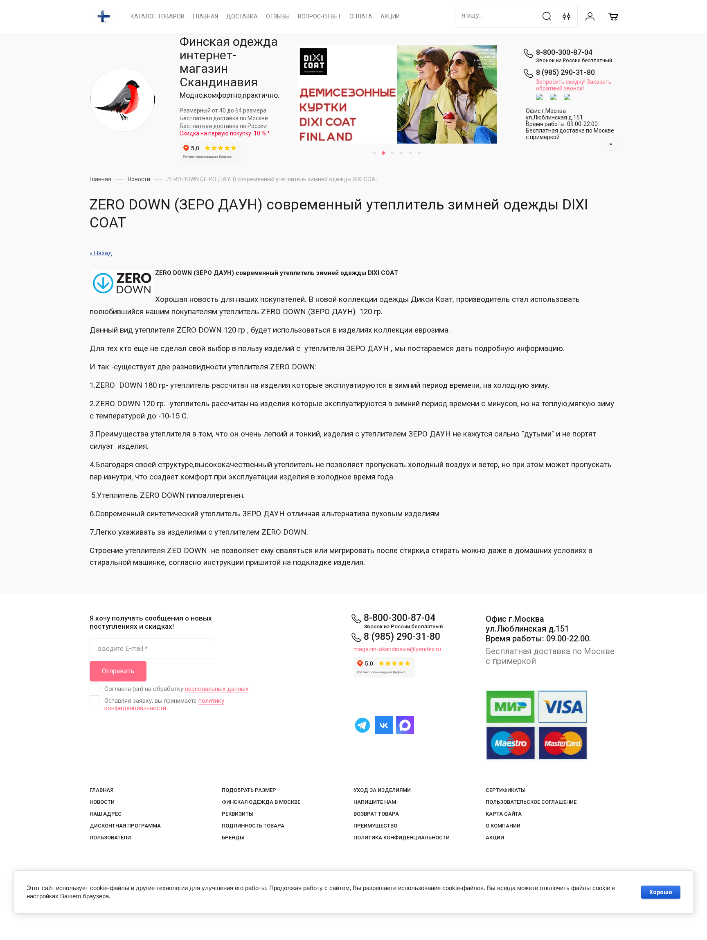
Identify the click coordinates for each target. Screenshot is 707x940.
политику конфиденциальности (164, 704)
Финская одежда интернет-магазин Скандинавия (229, 61)
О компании (503, 826)
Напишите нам (375, 802)
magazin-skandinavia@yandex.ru (397, 649)
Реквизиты (238, 814)
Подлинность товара (253, 826)
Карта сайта (504, 814)
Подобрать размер (249, 790)
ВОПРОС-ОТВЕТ (319, 16)
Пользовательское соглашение (531, 802)
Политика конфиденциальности (402, 837)
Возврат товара (376, 814)
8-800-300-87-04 (564, 52)
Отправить (118, 671)
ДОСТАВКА (242, 16)
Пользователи (110, 837)
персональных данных (216, 689)
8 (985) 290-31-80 (565, 72)
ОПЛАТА (360, 16)
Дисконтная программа (125, 826)
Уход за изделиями (382, 790)
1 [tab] (374, 153)
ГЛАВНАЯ (205, 16)
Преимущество (375, 826)
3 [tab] (392, 153)
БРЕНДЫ (233, 837)
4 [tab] (401, 153)
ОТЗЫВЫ (278, 16)
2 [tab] (383, 153)
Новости (102, 802)
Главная (101, 790)
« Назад (101, 253)
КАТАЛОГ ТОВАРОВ (158, 16)
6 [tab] (419, 153)
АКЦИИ (390, 16)
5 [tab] (410, 153)
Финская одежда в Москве (261, 802)
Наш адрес (106, 814)
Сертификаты (506, 790)
